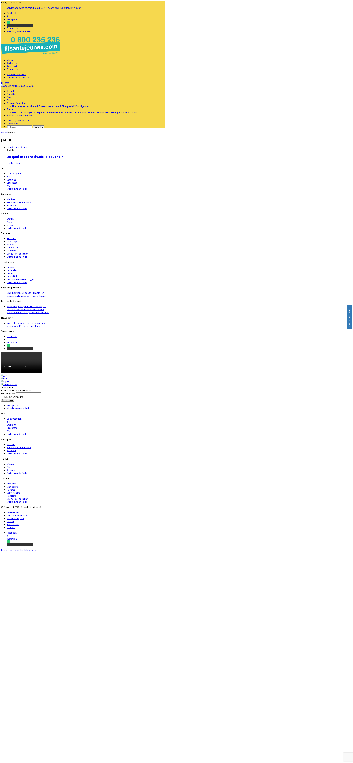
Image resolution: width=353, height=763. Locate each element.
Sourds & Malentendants (19, 115)
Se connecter (7, 400)
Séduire (10, 218)
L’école (10, 267)
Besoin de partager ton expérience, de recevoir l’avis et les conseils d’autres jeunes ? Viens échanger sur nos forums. (28, 309)
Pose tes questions (16, 74)
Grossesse (12, 182)
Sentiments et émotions (19, 202)
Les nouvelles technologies (21, 279)
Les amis (11, 273)
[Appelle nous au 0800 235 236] (31, 54)
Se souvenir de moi (14, 396)
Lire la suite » (13, 163)
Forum (10, 109)
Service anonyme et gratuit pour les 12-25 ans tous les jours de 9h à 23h (44, 7)
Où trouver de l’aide (17, 188)
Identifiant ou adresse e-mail (16, 390)
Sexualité (11, 179)
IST (8, 176)
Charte (10, 521)
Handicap (11, 250)
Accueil (10, 91)
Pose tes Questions (17, 103)
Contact (11, 527)
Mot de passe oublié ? (18, 408)
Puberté (11, 244)
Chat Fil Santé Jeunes (349, 317)
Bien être (11, 238)
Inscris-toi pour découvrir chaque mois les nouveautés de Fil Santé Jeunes (26, 324)
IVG (8, 185)
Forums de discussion (18, 77)
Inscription (12, 405)
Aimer (10, 221)
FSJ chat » (6, 82)
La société (12, 276)
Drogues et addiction (17, 253)
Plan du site (13, 524)
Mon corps (12, 241)
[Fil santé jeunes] (17, 85)
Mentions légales (15, 518)
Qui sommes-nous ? (17, 515)
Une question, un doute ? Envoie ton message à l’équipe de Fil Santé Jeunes (51, 106)
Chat (9, 100)
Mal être (11, 199)
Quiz (9, 97)
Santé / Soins (13, 247)
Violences (11, 205)
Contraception (14, 173)
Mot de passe (8, 393)
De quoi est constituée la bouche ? (35, 156)
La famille (12, 270)
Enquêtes (11, 94)
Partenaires (13, 512)
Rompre (11, 224)
